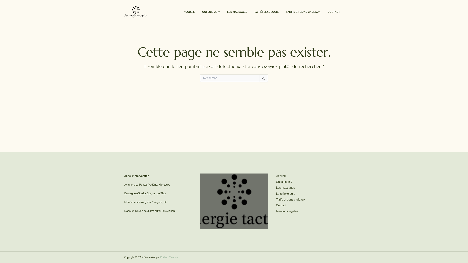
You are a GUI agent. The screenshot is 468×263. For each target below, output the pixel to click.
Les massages (237, 11)
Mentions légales (287, 211)
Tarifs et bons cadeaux (303, 11)
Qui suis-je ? (211, 11)
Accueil (189, 11)
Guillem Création (169, 257)
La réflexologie (266, 11)
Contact (334, 11)
